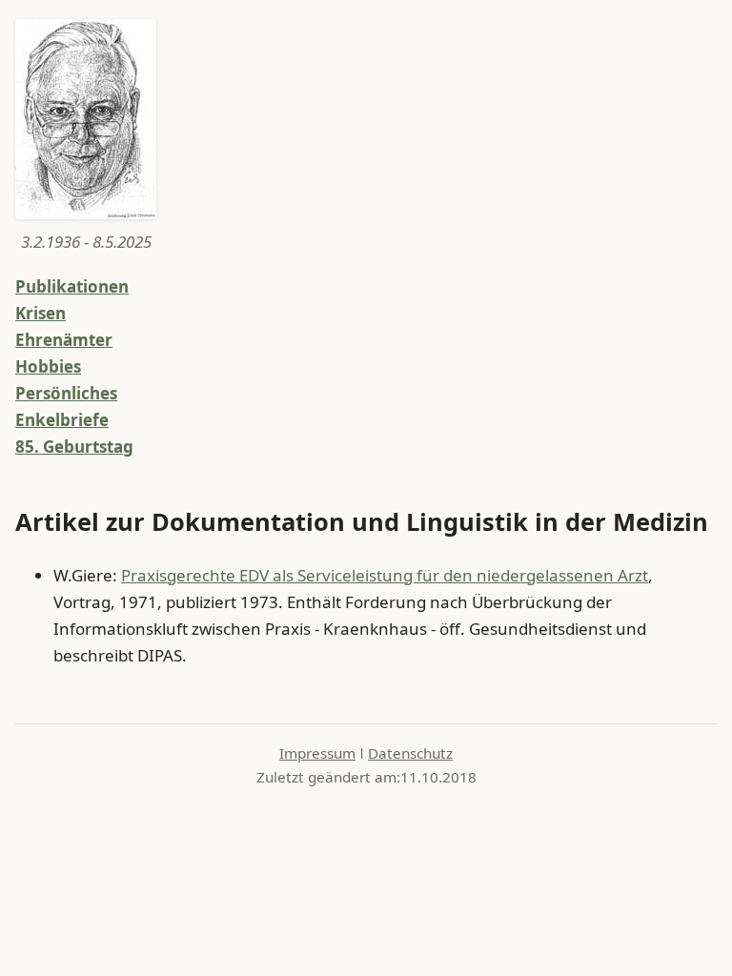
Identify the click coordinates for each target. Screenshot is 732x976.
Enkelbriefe (62, 420)
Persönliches (66, 393)
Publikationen (72, 286)
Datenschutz (410, 752)
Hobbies (48, 366)
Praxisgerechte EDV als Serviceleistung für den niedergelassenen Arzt (384, 575)
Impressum (317, 752)
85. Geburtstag (74, 447)
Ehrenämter (63, 340)
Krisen (40, 313)
